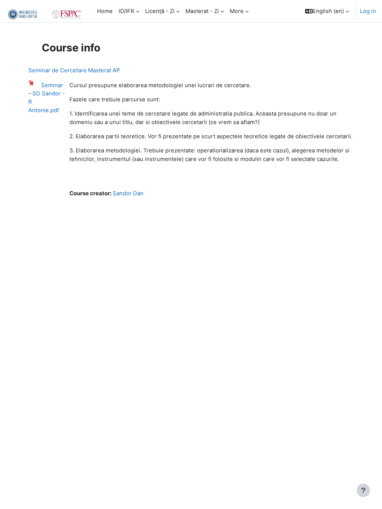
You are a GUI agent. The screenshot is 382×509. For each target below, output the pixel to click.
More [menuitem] (237, 11)
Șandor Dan (128, 193)
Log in (368, 11)
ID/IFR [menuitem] (126, 11)
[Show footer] (363, 490)
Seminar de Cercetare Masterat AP (74, 70)
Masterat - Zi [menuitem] (202, 11)
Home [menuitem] (105, 11)
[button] (327, 11)
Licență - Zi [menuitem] (160, 11)
